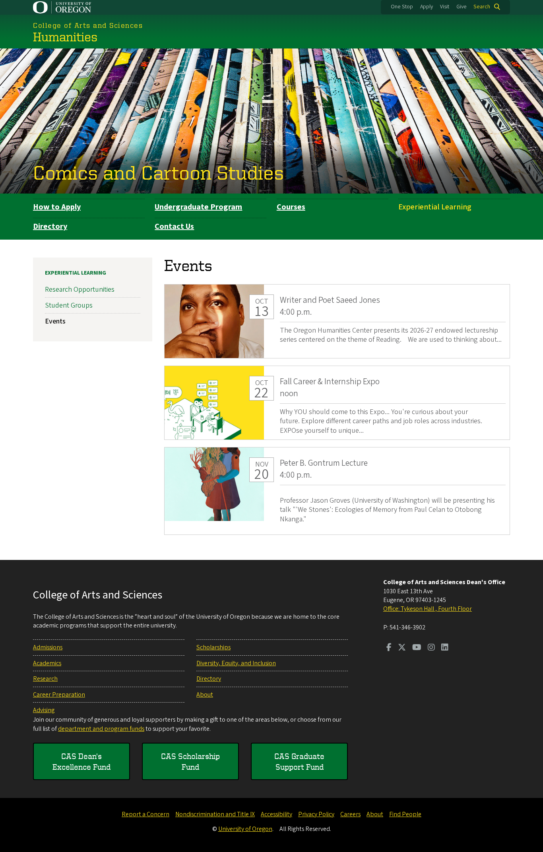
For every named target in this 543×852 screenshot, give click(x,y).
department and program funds (101, 728)
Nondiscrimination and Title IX (215, 814)
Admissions (47, 647)
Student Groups (69, 305)
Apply (426, 7)
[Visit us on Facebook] (389, 648)
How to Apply (57, 207)
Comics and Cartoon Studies (158, 172)
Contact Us (174, 226)
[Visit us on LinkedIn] (445, 648)
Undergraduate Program (198, 207)
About (204, 694)
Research (45, 678)
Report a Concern (145, 814)
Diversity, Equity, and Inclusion (236, 663)
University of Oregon (245, 829)
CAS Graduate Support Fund (299, 761)
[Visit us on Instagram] (431, 648)
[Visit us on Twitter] (402, 648)
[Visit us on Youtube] (417, 648)
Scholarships (213, 647)
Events (55, 321)
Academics (47, 663)
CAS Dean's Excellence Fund (81, 761)
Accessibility (276, 814)
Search (481, 7)
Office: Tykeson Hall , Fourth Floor (427, 608)
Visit (444, 7)
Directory (50, 226)
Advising (43, 710)
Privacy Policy (316, 814)
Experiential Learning (434, 207)
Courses (291, 207)
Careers (350, 814)
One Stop (402, 7)
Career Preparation (59, 694)
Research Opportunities (79, 289)
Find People (405, 814)
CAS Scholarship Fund (190, 761)
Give (461, 7)
